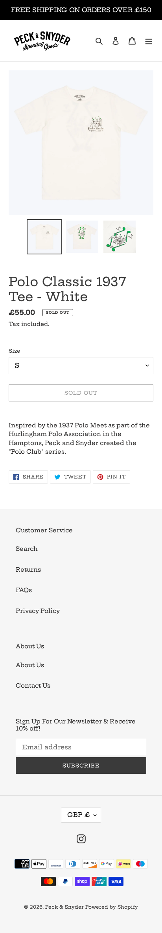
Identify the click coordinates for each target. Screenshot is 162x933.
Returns (28, 569)
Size (14, 351)
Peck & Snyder (64, 907)
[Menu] (148, 40)
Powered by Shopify (111, 907)
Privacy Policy (38, 611)
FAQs (24, 590)
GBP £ (78, 815)
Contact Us (33, 685)
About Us (30, 665)
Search (27, 548)
